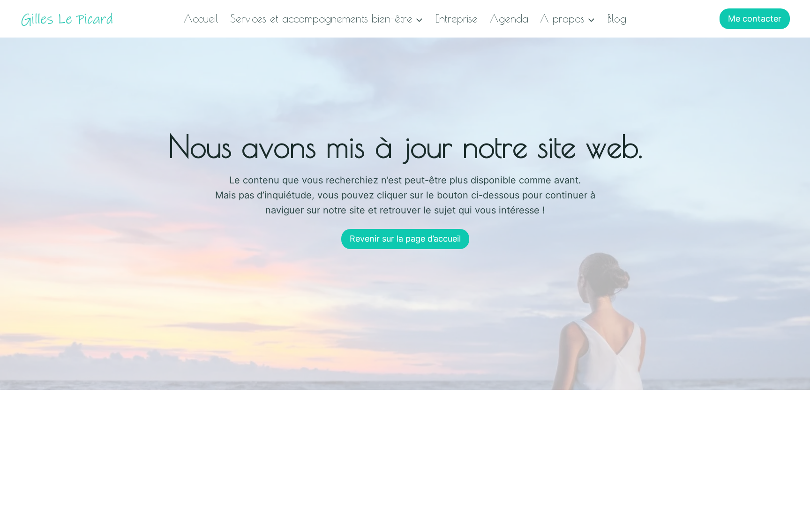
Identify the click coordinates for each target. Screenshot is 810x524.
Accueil (201, 18)
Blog (616, 18)
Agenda (509, 18)
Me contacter (754, 18)
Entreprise (456, 18)
